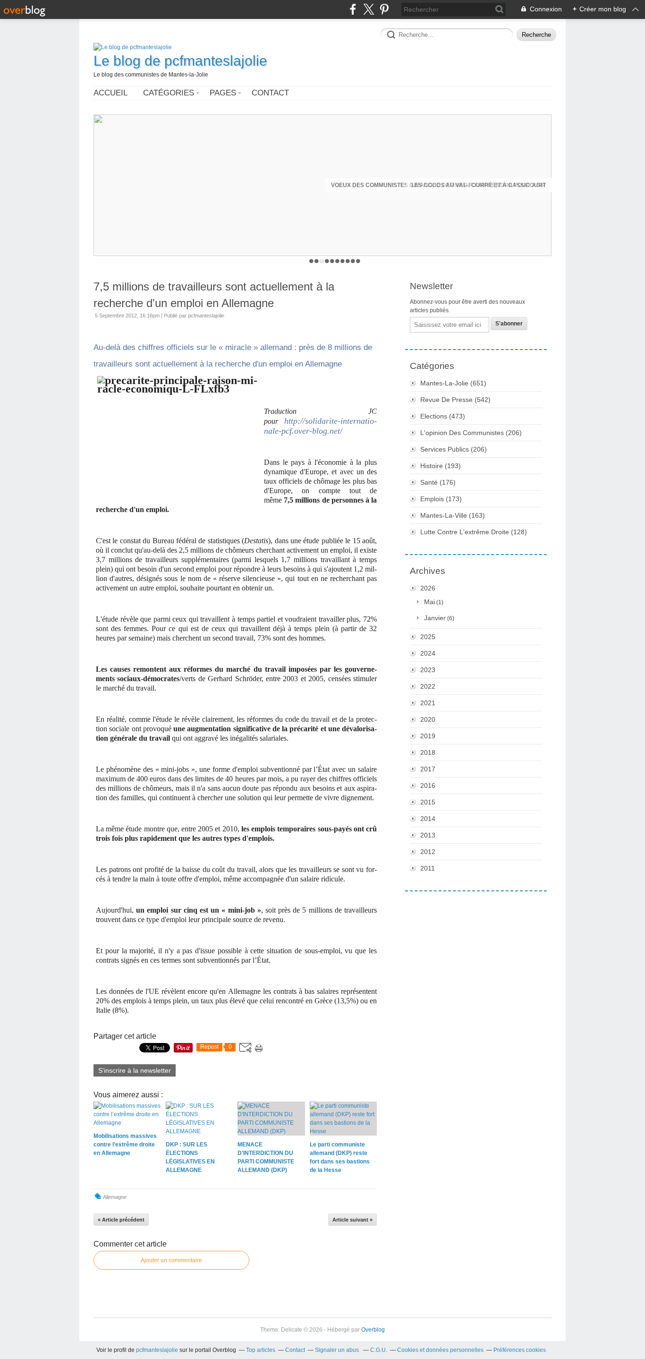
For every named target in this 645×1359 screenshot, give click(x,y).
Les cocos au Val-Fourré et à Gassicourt (478, 185)
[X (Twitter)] (368, 9)
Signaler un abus (337, 1350)
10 (358, 261)
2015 (427, 802)
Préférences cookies (519, 1350)
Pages (223, 92)
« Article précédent (121, 1219)
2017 (427, 769)
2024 (427, 653)
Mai (429, 602)
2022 (427, 686)
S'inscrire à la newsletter (134, 1070)
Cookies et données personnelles (440, 1350)
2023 (427, 670)
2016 (427, 785)
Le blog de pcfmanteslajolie (180, 60)
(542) (455, 399)
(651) (453, 383)
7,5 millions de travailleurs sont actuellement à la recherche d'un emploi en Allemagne (213, 294)
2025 (427, 637)
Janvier (435, 618)
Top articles (260, 1350)
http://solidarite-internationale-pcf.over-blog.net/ (320, 426)
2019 (427, 736)
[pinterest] (384, 9)
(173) (441, 499)
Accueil (110, 92)
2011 (427, 868)
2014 (427, 818)
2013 (427, 835)
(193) (440, 466)
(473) (442, 416)
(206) (471, 432)
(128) (473, 532)
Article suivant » (352, 1219)
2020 (427, 719)
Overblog (373, 1329)
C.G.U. (378, 1350)
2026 (427, 588)
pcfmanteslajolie (157, 1350)
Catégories (168, 92)
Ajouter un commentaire (171, 1260)
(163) (452, 515)
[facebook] (353, 9)
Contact (270, 92)
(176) (438, 482)
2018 (427, 752)
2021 (427, 703)
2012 (427, 851)
